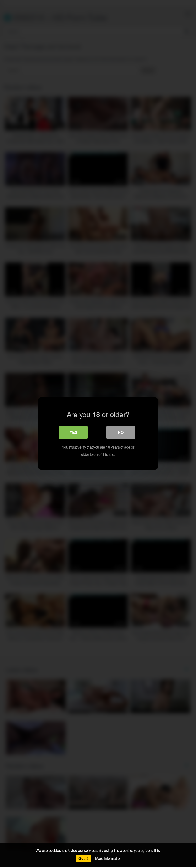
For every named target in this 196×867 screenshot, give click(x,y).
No (121, 432)
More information (108, 858)
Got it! (83, 858)
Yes (73, 432)
